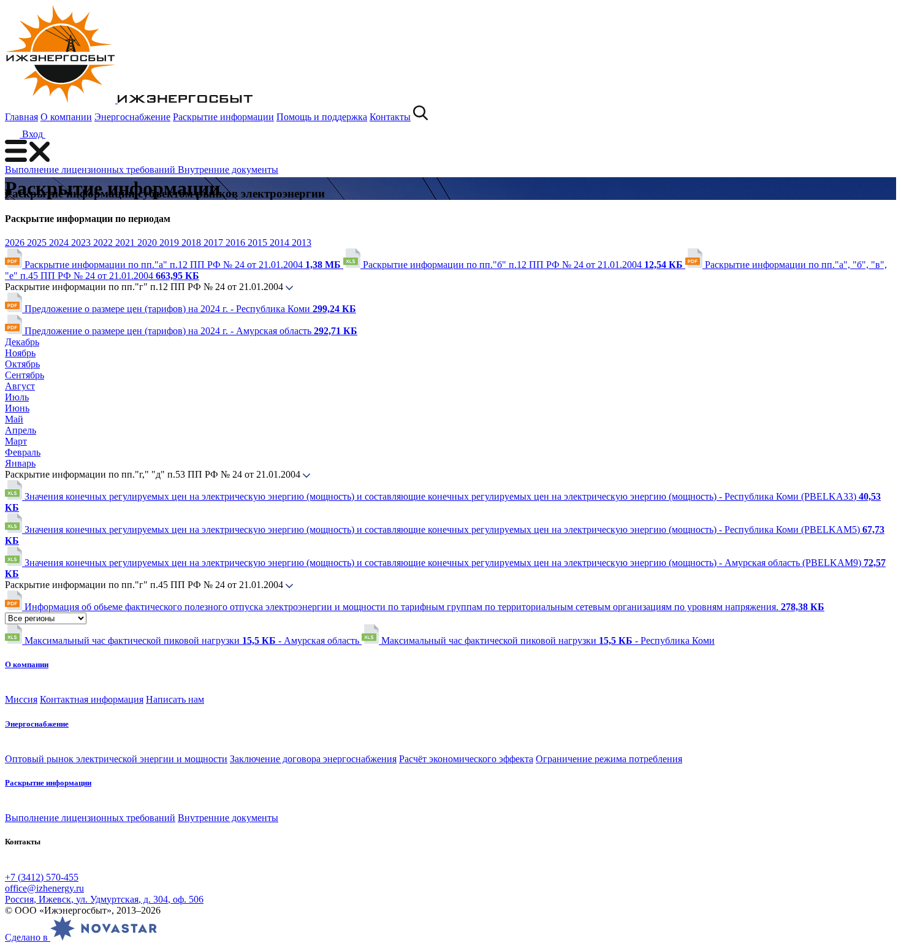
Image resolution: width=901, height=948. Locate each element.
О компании (66, 117)
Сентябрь (24, 375)
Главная (21, 117)
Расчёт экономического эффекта (466, 759)
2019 (170, 242)
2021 (126, 242)
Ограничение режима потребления (609, 759)
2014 (281, 242)
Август (20, 386)
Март (16, 441)
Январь (20, 463)
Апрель (20, 430)
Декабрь (22, 342)
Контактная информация (91, 699)
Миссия (21, 699)
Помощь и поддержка (321, 117)
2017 (214, 242)
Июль (17, 397)
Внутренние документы (228, 169)
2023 (82, 242)
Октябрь (22, 364)
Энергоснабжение (132, 117)
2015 (259, 242)
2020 (148, 242)
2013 (301, 242)
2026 (16, 242)
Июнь (17, 408)
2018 (192, 242)
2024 (60, 242)
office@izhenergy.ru (44, 888)
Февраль (22, 452)
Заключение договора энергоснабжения (313, 759)
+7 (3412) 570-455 (41, 877)
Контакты (390, 117)
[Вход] (52, 134)
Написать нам (175, 699)
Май (14, 419)
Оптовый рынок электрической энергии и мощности (116, 759)
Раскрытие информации (223, 117)
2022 (104, 242)
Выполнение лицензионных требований (91, 169)
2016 (237, 242)
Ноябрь (20, 353)
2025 (38, 242)
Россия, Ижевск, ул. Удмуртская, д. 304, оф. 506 (104, 899)
